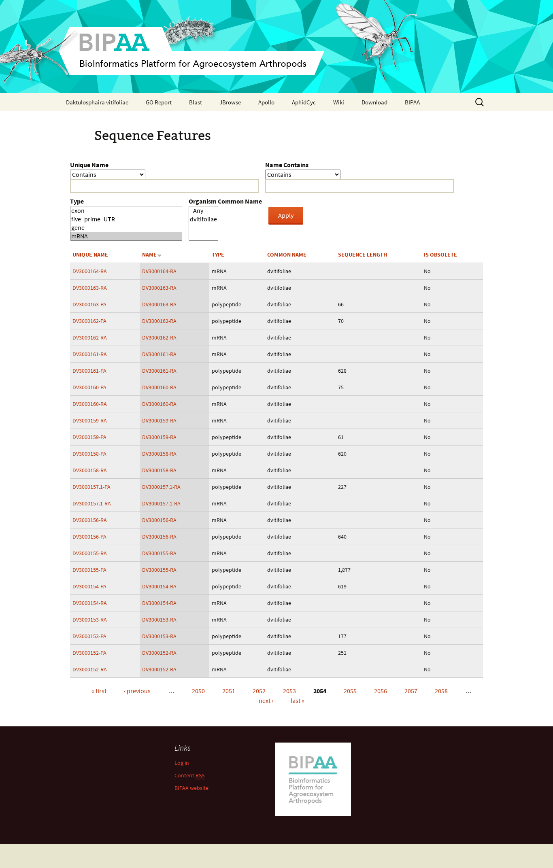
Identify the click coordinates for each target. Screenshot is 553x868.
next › (266, 700)
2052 (259, 691)
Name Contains (286, 165)
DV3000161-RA (89, 354)
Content (189, 775)
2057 (410, 691)
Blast (195, 102)
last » (297, 700)
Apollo (266, 102)
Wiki (338, 102)
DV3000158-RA (159, 453)
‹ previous (137, 691)
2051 (228, 691)
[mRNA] (126, 236)
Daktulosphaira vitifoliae (97, 102)
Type (77, 201)
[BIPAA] (276, 46)
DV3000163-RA (89, 287)
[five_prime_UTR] (126, 219)
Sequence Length (362, 254)
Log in (181, 762)
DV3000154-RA (159, 586)
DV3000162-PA (89, 321)
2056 (380, 691)
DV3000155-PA (89, 569)
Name (149, 254)
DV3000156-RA (89, 520)
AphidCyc (304, 102)
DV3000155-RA (89, 553)
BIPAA (412, 102)
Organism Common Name (225, 201)
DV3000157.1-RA (161, 486)
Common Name (286, 254)
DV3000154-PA (89, 586)
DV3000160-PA (89, 387)
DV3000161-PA (89, 370)
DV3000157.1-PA (91, 486)
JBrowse (230, 102)
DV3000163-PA (89, 304)
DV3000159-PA (89, 437)
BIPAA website (191, 788)
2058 (441, 691)
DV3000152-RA (159, 652)
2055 (350, 691)
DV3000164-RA (89, 271)
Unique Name (89, 165)
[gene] (126, 227)
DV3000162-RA (159, 321)
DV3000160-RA (159, 387)
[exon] (126, 210)
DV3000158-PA (89, 453)
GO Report (159, 102)
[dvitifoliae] (203, 219)
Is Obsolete (440, 254)
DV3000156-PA (89, 536)
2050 (198, 691)
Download (374, 102)
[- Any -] (203, 210)
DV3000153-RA (89, 619)
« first (98, 691)
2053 (289, 691)
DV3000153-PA (89, 636)
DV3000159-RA (89, 420)
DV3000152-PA (89, 652)
